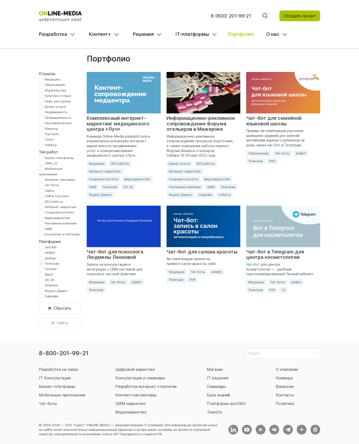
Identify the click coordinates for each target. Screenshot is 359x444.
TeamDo (214, 412)
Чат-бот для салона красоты (202, 252)
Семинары (216, 386)
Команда (284, 377)
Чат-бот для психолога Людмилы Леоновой (115, 254)
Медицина (52, 79)
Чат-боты (52, 185)
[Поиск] (265, 15)
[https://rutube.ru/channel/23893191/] (260, 429)
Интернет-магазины (60, 180)
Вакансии (285, 386)
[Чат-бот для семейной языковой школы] (283, 92)
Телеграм (52, 263)
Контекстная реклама (135, 395)
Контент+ (100, 34)
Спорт (49, 139)
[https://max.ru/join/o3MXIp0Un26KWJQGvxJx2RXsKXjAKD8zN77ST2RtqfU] (315, 429)
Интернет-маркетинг (61, 207)
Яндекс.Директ (56, 291)
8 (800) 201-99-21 (231, 16)
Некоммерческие (58, 123)
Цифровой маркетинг (135, 369)
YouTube (51, 269)
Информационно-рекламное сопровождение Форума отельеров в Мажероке (201, 123)
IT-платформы (192, 34)
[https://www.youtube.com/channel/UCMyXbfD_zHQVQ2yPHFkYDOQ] (247, 429)
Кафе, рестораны (58, 101)
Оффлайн (51, 296)
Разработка (53, 34)
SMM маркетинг (130, 403)
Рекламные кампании (61, 223)
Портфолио (241, 34)
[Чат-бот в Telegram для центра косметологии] (283, 226)
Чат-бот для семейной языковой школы (274, 120)
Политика (285, 403)
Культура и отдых (58, 96)
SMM (48, 229)
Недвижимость (56, 112)
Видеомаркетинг (58, 218)
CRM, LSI (51, 163)
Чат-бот (253, 264)
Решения (143, 34)
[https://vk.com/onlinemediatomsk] (274, 429)
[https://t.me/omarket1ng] (288, 429)
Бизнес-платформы (59, 158)
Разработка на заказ (58, 369)
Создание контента (59, 212)
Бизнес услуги (55, 107)
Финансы (51, 128)
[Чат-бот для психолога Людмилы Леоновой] (124, 226)
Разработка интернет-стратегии (146, 386)
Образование (55, 85)
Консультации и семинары (140, 377)
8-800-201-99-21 (63, 353)
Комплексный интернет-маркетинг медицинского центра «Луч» (118, 123)
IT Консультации (55, 377)
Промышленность (58, 117)
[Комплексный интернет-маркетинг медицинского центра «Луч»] (124, 92)
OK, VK (49, 280)
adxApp (50, 258)
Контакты (285, 395)
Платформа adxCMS (226, 403)
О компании (287, 369)
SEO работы (54, 201)
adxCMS (51, 247)
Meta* (49, 274)
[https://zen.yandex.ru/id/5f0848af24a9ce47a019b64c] (301, 429)
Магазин (215, 369)
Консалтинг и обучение (62, 234)
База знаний (218, 395)
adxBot (50, 252)
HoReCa (51, 145)
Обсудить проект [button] (300, 15)
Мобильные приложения (62, 395)
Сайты (49, 190)
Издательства (55, 90)
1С (283, 290)
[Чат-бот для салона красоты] (204, 226)
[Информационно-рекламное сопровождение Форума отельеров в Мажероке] (204, 92)
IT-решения (217, 377)
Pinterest (51, 285)
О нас (272, 34)
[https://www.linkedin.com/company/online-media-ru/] (233, 429)
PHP (272, 161)
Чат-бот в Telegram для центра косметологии (275, 254)
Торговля (52, 134)
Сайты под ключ (57, 196)
